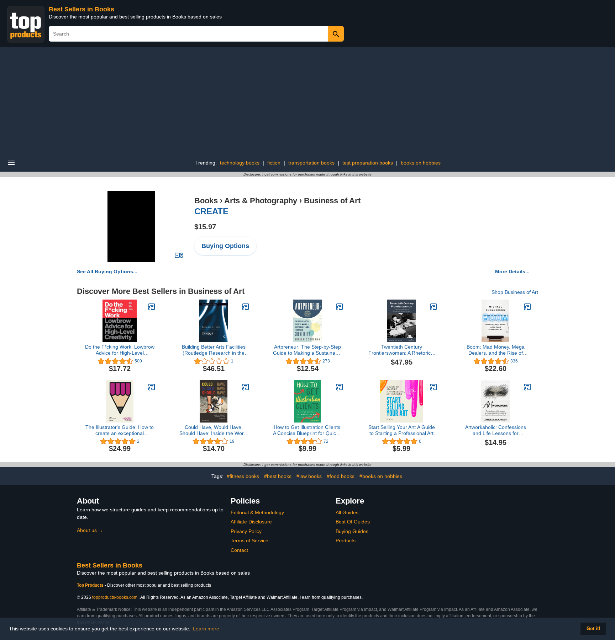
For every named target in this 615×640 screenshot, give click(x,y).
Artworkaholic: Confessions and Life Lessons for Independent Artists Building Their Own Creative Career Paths (495, 430)
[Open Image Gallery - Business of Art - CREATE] (179, 255)
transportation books (311, 163)
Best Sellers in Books (81, 9)
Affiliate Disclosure (251, 522)
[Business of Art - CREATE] (131, 226)
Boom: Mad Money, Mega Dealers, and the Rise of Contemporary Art (496, 350)
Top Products (91, 585)
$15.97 (205, 227)
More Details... (512, 271)
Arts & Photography (260, 200)
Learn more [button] (206, 628)
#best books (277, 476)
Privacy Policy (246, 531)
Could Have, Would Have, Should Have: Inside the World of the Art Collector (213, 430)
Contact (239, 550)
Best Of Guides (353, 522)
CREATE (211, 211)
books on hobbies (421, 163)
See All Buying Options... (107, 271)
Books (206, 200)
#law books (309, 476)
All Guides (347, 512)
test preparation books (367, 163)
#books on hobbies (380, 476)
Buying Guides (352, 531)
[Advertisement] (307, 100)
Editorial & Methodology (257, 512)
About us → (90, 530)
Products (346, 540)
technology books (239, 163)
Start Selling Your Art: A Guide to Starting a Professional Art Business (401, 430)
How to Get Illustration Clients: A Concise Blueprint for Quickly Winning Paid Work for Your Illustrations (307, 430)
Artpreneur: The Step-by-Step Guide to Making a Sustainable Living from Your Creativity (307, 350)
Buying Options (225, 245)
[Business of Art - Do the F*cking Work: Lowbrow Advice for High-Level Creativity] (151, 307)
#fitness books (243, 476)
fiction (273, 163)
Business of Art (332, 200)
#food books (340, 476)
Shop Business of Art (515, 292)
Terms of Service (249, 540)
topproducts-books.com (114, 597)
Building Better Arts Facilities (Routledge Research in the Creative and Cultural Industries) (214, 350)
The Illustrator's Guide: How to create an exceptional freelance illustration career (119, 430)
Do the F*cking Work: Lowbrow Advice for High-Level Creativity (119, 350)
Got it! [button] (593, 628)
